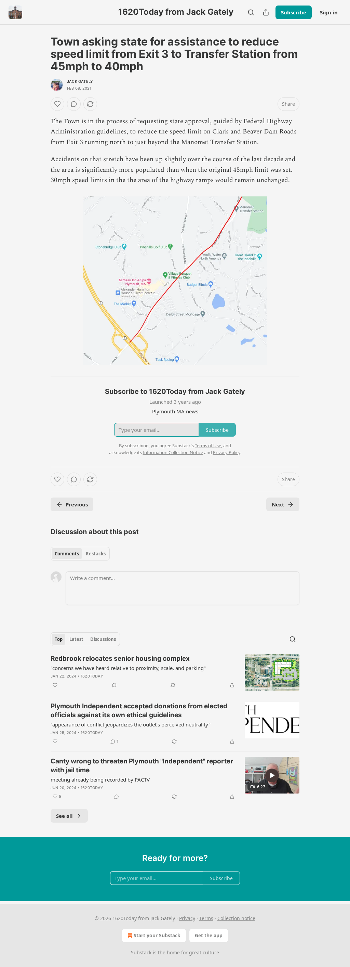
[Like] (57, 104)
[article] (175, 673)
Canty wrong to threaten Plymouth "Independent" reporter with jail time (142, 765)
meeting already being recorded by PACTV (100, 779)
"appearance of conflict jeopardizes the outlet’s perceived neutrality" (131, 724)
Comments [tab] (67, 554)
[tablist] (80, 553)
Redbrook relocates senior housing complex (120, 658)
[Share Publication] (266, 12)
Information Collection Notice (173, 452)
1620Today (92, 676)
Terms (206, 918)
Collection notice (236, 918)
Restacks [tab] (96, 554)
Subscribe (293, 12)
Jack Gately (80, 81)
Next (278, 504)
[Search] (251, 12)
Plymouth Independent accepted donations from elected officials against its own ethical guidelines (139, 710)
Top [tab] (59, 639)
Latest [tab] (76, 639)
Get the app (209, 935)
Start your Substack (157, 935)
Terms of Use (208, 445)
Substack (141, 952)
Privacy (187, 918)
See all (64, 815)
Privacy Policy (226, 452)
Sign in (329, 12)
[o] (272, 775)
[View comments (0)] (74, 104)
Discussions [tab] (103, 639)
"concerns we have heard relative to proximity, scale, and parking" (128, 668)
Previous (77, 504)
